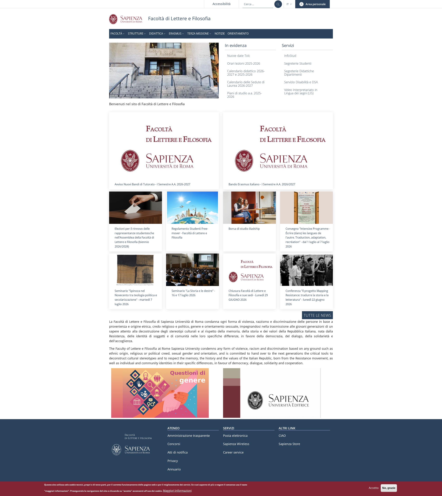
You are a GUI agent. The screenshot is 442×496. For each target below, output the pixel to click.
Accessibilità (221, 4)
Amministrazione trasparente (188, 435)
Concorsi (173, 444)
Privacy (172, 461)
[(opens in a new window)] (164, 70)
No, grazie (388, 488)
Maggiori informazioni (177, 491)
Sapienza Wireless (236, 444)
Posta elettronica (235, 435)
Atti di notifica (177, 452)
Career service (233, 452)
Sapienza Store (289, 444)
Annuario (174, 469)
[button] (289, 4)
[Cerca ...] (278, 4)
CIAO (282, 435)
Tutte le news (317, 315)
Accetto (374, 488)
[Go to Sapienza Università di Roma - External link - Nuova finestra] (128, 19)
